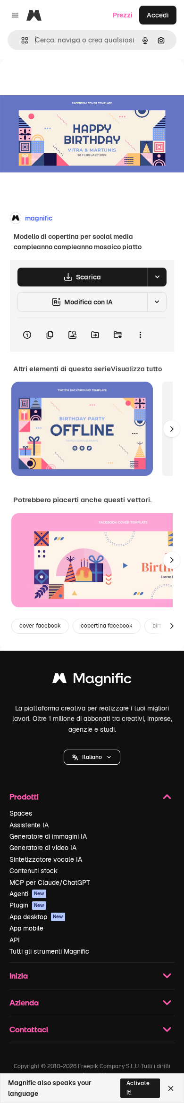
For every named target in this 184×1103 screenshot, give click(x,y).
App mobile (26, 928)
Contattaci (28, 1029)
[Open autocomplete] (21, 40)
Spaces (20, 813)
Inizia (18, 975)
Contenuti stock (33, 870)
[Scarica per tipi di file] (157, 277)
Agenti (26, 894)
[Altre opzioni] (140, 335)
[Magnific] (92, 680)
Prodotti (24, 796)
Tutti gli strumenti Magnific (49, 951)
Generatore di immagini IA (48, 836)
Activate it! (138, 1087)
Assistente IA (29, 825)
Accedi (158, 15)
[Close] (171, 1088)
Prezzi (123, 15)
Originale (62, 80)
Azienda (24, 1002)
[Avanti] (171, 429)
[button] (92, 757)
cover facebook (40, 625)
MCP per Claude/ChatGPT (49, 882)
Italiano (92, 757)
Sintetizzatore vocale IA (45, 859)
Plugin (26, 905)
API (14, 940)
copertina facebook (107, 625)
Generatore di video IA (42, 847)
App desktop (36, 917)
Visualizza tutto (136, 369)
